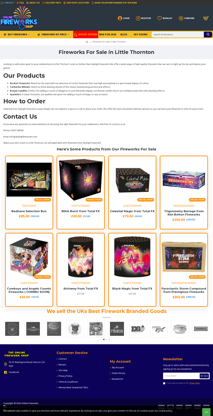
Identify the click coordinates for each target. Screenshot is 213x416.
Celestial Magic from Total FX (132, 211)
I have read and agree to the (183, 383)
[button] (104, 339)
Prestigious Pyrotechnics (184, 282)
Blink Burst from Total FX (81, 211)
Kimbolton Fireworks (183, 205)
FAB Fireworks (29, 205)
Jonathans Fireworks (201, 335)
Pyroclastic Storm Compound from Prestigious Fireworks (184, 290)
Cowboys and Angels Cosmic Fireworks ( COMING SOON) (29, 290)
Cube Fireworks (138, 336)
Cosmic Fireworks (29, 282)
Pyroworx (117, 336)
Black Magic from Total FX (132, 288)
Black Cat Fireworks (75, 335)
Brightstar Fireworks (96, 335)
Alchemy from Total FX (80, 288)
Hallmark (33, 336)
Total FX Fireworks (80, 205)
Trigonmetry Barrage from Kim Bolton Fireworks (184, 212)
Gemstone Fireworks (54, 335)
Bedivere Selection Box (29, 211)
